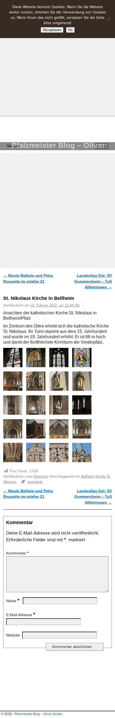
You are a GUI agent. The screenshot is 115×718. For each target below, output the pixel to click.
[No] (108, 19)
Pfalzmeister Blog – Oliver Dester (58, 149)
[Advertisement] (57, 57)
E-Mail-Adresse (20, 615)
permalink (35, 482)
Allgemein (40, 476)
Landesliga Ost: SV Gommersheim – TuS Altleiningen (93, 281)
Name (12, 601)
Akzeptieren (52, 30)
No (70, 30)
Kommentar (17, 553)
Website (13, 635)
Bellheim (87, 476)
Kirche (100, 476)
